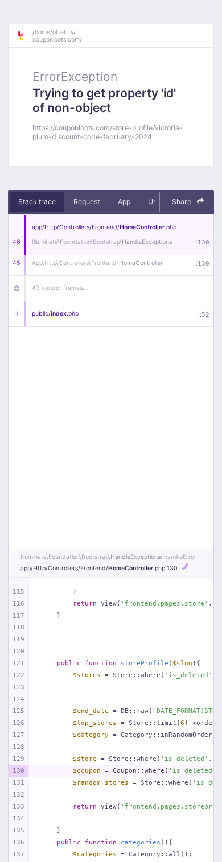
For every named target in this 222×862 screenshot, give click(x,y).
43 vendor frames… (60, 288)
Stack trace (37, 201)
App (124, 201)
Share (182, 201)
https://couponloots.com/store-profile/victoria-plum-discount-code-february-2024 (107, 131)
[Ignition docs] (24, 36)
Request (86, 201)
